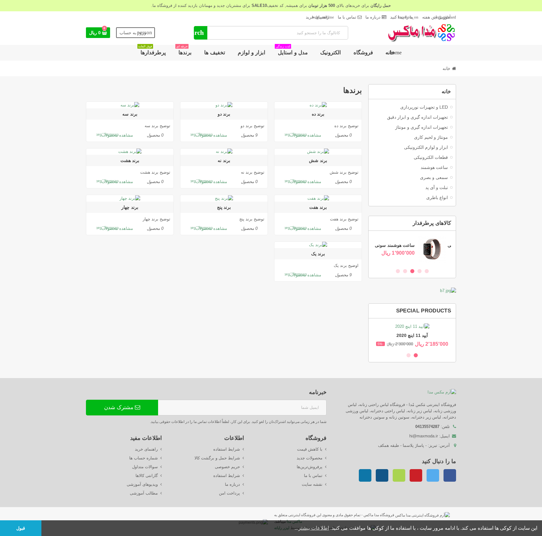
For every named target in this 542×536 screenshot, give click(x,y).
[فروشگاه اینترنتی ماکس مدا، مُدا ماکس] (421, 32)
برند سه (129, 113)
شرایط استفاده (226, 449)
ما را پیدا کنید (404, 17)
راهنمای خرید (320, 17)
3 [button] (412, 271)
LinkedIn (365, 475)
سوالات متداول (145, 466)
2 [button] (419, 271)
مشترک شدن (119, 407)
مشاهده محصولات (302, 135)
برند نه (224, 160)
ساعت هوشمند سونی (400, 245)
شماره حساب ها (143, 458)
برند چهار (129, 207)
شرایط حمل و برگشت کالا (217, 458)
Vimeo (399, 475)
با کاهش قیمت (309, 449)
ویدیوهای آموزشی (142, 484)
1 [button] (427, 271)
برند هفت (318, 207)
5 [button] (398, 271)
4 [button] (405, 271)
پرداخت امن (229, 493)
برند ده (318, 113)
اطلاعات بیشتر (313, 528)
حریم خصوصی (227, 466)
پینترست (416, 475)
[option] (412, 249)
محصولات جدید (309, 458)
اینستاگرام (382, 475)
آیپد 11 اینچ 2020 (412, 335)
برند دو (224, 113)
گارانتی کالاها (147, 475)
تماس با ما (348, 17)
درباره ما (373, 17)
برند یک (318, 253)
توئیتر (433, 475)
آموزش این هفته (439, 17)
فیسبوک (450, 475)
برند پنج (224, 207)
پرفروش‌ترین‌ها (309, 466)
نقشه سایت (312, 484)
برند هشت (129, 160)
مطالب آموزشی (144, 493)
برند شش (318, 160)
